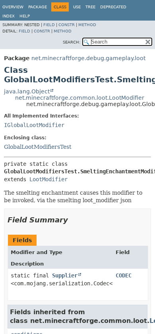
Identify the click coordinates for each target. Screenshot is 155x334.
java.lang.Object (27, 91)
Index (8, 16)
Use (77, 7)
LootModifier (48, 179)
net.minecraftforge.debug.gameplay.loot (88, 58)
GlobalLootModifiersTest (38, 147)
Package (37, 7)
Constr (66, 25)
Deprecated (113, 7)
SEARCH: (71, 42)
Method (87, 25)
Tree (90, 7)
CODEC (124, 275)
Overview (12, 7)
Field (49, 25)
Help (24, 16)
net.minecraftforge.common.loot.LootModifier (79, 98)
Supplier (65, 275)
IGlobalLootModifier (34, 125)
